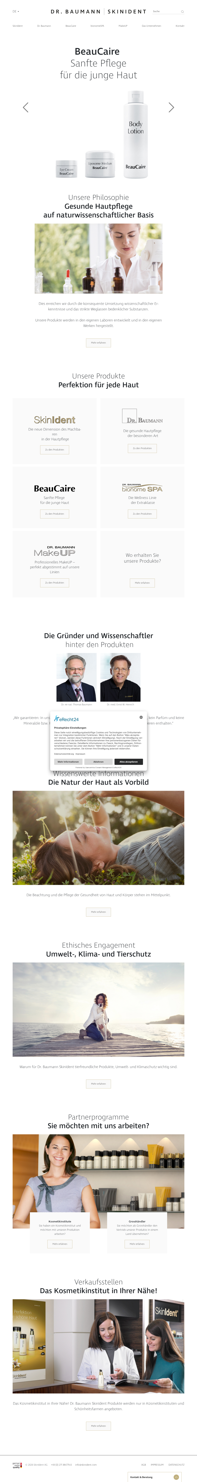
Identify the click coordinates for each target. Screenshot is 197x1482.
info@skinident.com (86, 1465)
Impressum (157, 1465)
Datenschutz (176, 1465)
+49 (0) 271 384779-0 (61, 1465)
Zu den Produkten (54, 449)
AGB (143, 1465)
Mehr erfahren (98, 342)
